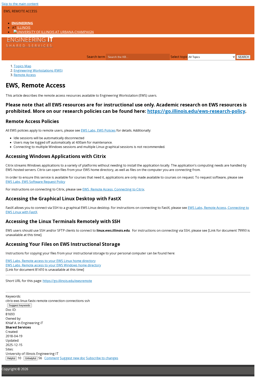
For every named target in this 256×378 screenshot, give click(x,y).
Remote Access (25, 75)
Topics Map (22, 66)
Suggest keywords (19, 305)
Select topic (179, 57)
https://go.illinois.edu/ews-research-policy (196, 111)
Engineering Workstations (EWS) (38, 70)
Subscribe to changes (102, 358)
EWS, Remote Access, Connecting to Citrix (113, 189)
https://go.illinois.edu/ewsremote (67, 281)
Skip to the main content (20, 4)
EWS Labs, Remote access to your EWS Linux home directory (51, 261)
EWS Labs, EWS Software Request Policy (35, 182)
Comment (51, 358)
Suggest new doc (72, 358)
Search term (96, 57)
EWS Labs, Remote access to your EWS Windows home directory (53, 265)
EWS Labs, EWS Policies (98, 130)
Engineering (22, 23)
